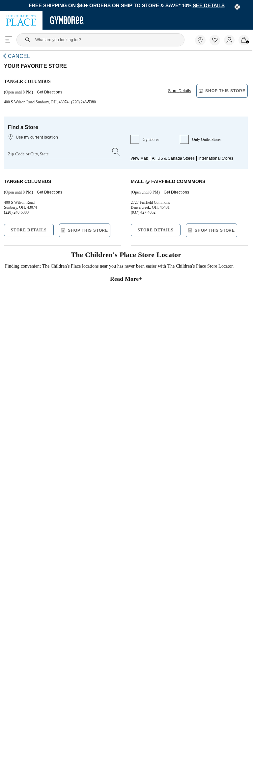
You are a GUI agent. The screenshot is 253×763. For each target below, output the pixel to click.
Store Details (179, 93)
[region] (126, 6)
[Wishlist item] (217, 44)
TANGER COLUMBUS (25, 185)
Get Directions (52, 94)
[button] (215, 41)
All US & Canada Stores (172, 161)
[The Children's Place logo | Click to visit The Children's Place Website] (21, 21)
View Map (139, 161)
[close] (237, 7)
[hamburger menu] (8, 40)
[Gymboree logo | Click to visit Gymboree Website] (67, 21)
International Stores (213, 161)
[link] (200, 41)
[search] (116, 156)
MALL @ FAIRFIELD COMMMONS (164, 185)
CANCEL (18, 57)
